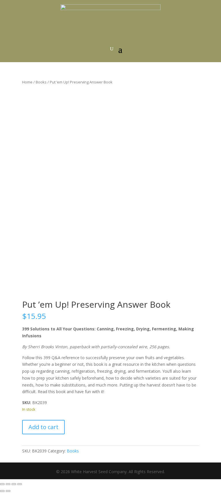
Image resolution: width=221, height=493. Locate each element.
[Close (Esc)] (19, 484)
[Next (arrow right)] (8, 491)
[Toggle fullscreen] (8, 484)
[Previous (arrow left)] (2, 491)
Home (27, 82)
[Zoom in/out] (2, 484)
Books (41, 82)
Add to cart (43, 427)
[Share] (14, 484)
